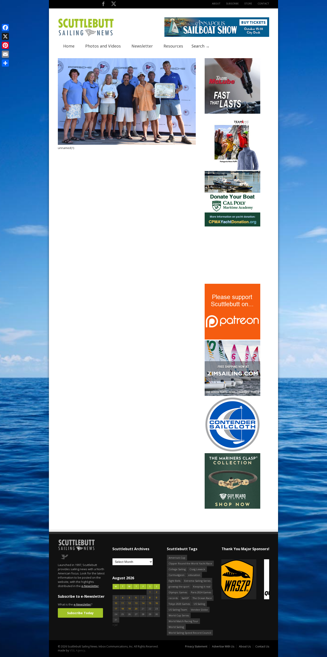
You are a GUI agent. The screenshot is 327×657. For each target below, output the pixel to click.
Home (69, 46)
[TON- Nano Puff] (232, 169)
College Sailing (177, 569)
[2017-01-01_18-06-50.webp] (236, 579)
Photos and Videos (103, 46)
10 (116, 603)
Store (248, 3)
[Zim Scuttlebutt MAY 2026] (232, 395)
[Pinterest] (5, 45)
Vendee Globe (199, 609)
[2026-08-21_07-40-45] (216, 36)
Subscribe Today (80, 613)
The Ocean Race (202, 598)
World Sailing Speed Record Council (190, 632)
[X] (5, 36)
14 (143, 603)
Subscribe (232, 3)
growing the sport (179, 586)
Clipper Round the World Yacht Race (190, 563)
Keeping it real (201, 586)
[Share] (5, 63)
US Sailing (199, 603)
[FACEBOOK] (103, 4)
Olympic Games (178, 592)
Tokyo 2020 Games (179, 603)
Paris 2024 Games (201, 592)
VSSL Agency (77, 650)
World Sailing (176, 627)
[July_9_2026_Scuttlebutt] (232, 225)
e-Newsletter (90, 586)
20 (136, 608)
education (194, 575)
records (173, 598)
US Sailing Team (178, 609)
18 (122, 608)
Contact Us (262, 646)
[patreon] (232, 338)
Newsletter (142, 46)
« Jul (114, 625)
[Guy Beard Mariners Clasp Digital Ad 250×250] (232, 508)
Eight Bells (174, 580)
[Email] (5, 54)
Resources (173, 46)
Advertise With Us (223, 646)
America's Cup (177, 557)
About (216, 3)
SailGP (185, 598)
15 (150, 603)
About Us (245, 646)
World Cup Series (179, 615)
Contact (263, 3)
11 (122, 603)
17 (116, 608)
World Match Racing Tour (183, 621)
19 (129, 608)
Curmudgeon (176, 575)
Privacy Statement (196, 646)
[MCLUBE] (232, 113)
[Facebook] (5, 27)
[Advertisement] (232, 255)
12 (129, 603)
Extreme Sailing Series (197, 580)
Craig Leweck (197, 569)
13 (136, 603)
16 (156, 603)
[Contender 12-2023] (232, 451)
